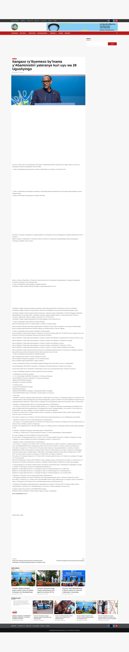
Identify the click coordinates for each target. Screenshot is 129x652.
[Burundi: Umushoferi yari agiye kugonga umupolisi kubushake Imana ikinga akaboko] (43, 607)
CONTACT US (30, 20)
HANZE (61, 33)
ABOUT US (36, 20)
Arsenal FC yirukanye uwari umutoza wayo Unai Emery (70, 559)
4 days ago (42, 620)
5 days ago (63, 620)
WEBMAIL (23, 20)
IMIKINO (103, 612)
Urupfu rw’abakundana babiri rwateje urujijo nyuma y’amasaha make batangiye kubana (64, 617)
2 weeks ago (107, 620)
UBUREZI (53, 33)
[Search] (117, 33)
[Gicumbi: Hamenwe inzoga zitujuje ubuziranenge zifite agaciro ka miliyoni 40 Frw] (48, 578)
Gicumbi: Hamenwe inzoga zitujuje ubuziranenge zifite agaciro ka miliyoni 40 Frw (46, 590)
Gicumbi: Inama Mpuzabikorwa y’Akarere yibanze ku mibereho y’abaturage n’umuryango (72, 590)
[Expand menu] (26, 33)
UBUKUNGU (32, 33)
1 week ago (85, 620)
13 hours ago (21, 620)
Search (88, 38)
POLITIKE (22, 33)
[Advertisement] (40, 9)
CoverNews (70, 630)
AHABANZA (14, 33)
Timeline (55, 20)
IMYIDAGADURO (42, 33)
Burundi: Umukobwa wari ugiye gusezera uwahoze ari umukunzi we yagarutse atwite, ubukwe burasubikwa (107, 617)
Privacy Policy (44, 20)
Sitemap (50, 20)
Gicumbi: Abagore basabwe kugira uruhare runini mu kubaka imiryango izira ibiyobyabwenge (22, 590)
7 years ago (21, 72)
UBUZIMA (67, 33)
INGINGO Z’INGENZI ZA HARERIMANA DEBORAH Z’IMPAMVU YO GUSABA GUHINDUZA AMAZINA (21, 617)
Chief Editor (15, 72)
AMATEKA (14, 612)
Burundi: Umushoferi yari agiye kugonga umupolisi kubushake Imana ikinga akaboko (42, 617)
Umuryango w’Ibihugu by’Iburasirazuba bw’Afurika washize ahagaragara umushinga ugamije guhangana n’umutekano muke (28, 560)
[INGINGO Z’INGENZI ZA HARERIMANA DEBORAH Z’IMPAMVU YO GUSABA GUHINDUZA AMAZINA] (21, 607)
